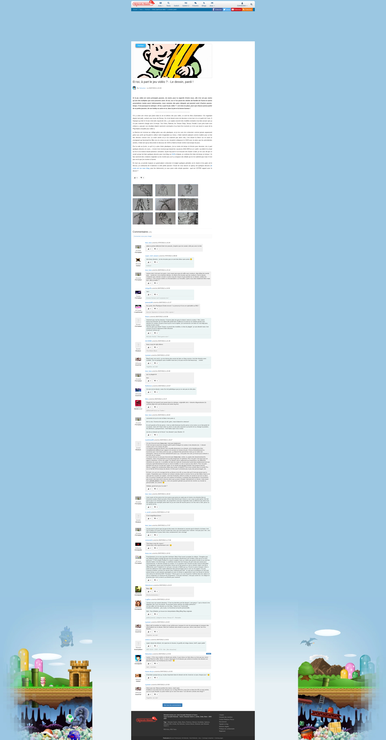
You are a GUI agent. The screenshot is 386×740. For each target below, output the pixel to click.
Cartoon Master (189, 724)
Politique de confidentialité (226, 729)
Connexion (241, 6)
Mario (183, 722)
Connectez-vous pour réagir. (143, 236)
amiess (147, 639)
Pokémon (188, 722)
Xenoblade (200, 722)
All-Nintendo (185, 738)
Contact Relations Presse (226, 719)
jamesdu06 (149, 302)
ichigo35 (148, 288)
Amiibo (174, 724)
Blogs (204, 6)
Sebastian (142, 88)
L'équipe (221, 715)
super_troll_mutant (151, 256)
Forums (195, 6)
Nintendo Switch (172, 722)
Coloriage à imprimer (208, 738)
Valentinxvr (149, 585)
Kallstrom (148, 386)
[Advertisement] (193, 26)
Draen (147, 316)
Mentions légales (224, 726)
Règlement (222, 731)
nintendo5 (148, 540)
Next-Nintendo (193, 738)
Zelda (179, 722)
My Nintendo (181, 724)
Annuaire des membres (226, 717)
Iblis (146, 399)
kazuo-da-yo (149, 671)
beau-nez (148, 553)
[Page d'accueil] (147, 719)
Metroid (194, 722)
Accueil (135, 9)
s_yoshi (148, 512)
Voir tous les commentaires (172, 705)
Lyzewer (148, 355)
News (141, 9)
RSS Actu (166, 729)
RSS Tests (173, 729)
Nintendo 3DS (168, 724)
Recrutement (223, 722)
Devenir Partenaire (175, 738)
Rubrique (147, 9)
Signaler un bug (223, 724)
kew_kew (148, 242)
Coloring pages (219, 738)
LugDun (148, 599)
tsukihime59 (149, 440)
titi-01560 (148, 341)
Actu (160, 6)
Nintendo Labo (199, 724)
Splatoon (206, 722)
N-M (173, 154)
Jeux (211, 6)
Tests (168, 6)
